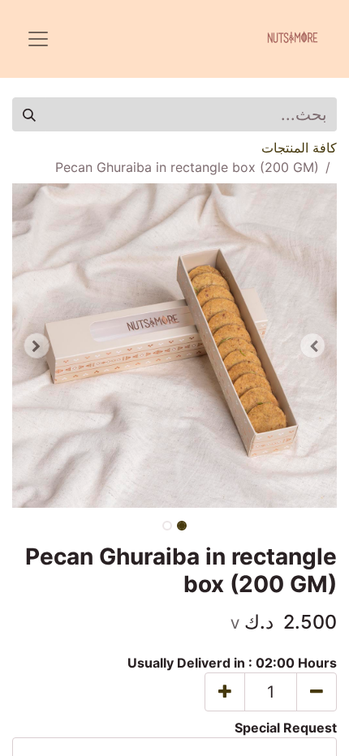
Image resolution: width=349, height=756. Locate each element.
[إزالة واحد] (316, 691)
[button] (312, 345)
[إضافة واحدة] (225, 691)
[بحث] (29, 114)
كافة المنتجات (299, 148)
